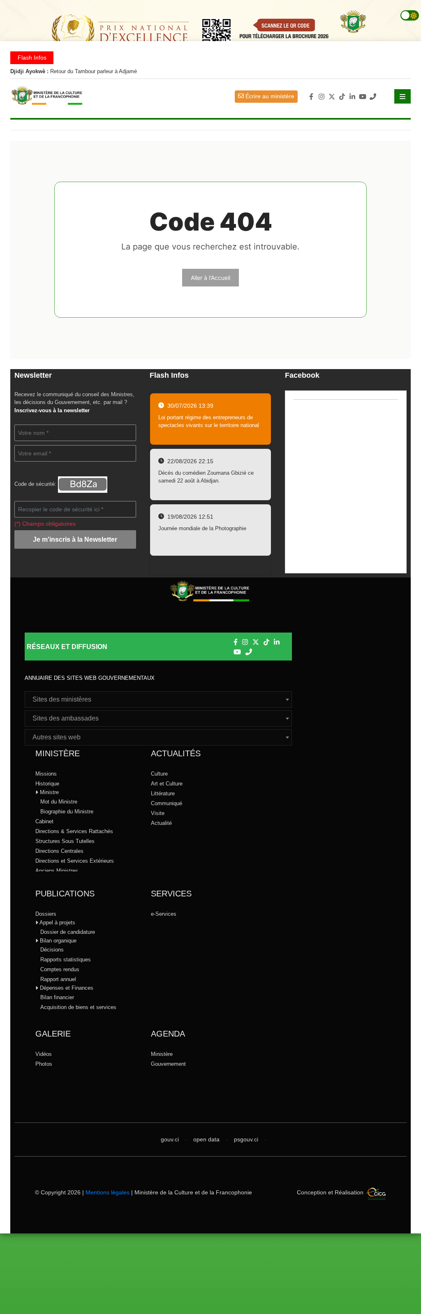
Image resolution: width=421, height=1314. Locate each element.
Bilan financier (57, 997)
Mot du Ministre (58, 802)
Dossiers (45, 914)
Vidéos (43, 1054)
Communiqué (166, 803)
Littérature (163, 793)
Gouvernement (168, 1064)
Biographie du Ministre (66, 811)
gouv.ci (170, 1139)
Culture (159, 774)
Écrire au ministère (269, 96)
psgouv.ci (246, 1139)
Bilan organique (57, 941)
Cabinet (44, 821)
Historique (47, 784)
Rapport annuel (58, 979)
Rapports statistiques (65, 959)
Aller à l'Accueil (210, 277)
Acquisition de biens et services (78, 1007)
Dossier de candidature (67, 932)
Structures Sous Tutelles (65, 841)
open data (206, 1139)
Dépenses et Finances (65, 988)
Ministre (48, 792)
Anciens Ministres (56, 871)
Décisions (52, 950)
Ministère (162, 1054)
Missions (46, 774)
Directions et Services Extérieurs (74, 861)
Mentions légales (108, 1192)
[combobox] (158, 699)
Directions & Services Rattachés (74, 831)
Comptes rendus (59, 969)
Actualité (161, 823)
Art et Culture (167, 784)
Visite (157, 813)
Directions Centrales (59, 851)
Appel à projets (56, 922)
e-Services (163, 914)
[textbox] (158, 699)
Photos (43, 1064)
